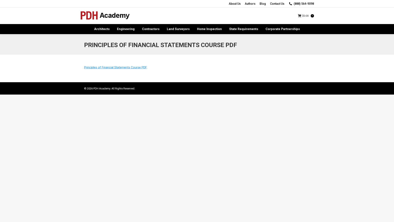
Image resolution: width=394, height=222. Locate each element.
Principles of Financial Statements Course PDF (115, 67)
